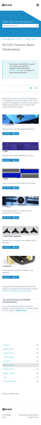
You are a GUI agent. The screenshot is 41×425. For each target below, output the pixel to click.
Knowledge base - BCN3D (12, 39)
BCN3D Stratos (31, 39)
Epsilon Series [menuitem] (8, 349)
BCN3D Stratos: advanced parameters (16, 291)
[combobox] (18, 26)
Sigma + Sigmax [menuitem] (9, 373)
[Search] (37, 26)
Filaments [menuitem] (7, 361)
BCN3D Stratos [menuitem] (9, 365)
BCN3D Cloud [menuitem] (8, 369)
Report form (21, 310)
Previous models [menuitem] (9, 381)
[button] (37, 345)
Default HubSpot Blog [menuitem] (10, 394)
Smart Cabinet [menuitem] (8, 357)
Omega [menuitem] (6, 345)
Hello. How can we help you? (17, 21)
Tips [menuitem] (4, 377)
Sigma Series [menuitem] (8, 353)
